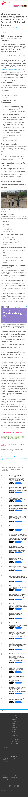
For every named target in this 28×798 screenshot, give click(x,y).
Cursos (6, 764)
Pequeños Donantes (15, 722)
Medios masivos (14, 718)
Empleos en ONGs (14, 757)
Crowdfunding (21, 435)
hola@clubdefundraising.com (7, 452)
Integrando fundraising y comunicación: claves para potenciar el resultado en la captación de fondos (16, 669)
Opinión (6, 754)
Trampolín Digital (5, 780)
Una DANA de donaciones (15, 525)
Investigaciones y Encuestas (12, 436)
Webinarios (6, 766)
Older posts (3, 710)
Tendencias (21, 436)
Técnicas (13, 715)
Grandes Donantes (15, 726)
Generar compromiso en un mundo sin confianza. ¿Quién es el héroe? (6, 458)
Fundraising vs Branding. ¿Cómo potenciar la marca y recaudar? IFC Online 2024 (18, 568)
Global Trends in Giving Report (9, 69)
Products (5, 777)
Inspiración (5, 745)
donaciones (10, 437)
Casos (6, 748)
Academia (5, 759)
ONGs (23, 437)
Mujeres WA (14, 777)
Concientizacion (7, 750)
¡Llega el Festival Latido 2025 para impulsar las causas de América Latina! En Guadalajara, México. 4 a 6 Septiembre (18, 489)
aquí (7, 420)
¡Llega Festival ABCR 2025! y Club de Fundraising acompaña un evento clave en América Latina (17, 498)
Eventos (14, 775)
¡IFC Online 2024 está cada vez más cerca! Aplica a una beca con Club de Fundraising (18, 587)
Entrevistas (6, 752)
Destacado (3, 436)
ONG (20, 437)
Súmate (5, 775)
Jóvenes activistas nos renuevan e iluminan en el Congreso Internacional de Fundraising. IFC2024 (17, 559)
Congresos (6, 762)
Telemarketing (15, 741)
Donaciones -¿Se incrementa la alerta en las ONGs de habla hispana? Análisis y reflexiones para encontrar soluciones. (18, 624)
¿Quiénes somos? (14, 773)
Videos (6, 758)
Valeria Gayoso (16, 27)
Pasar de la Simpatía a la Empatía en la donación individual (17, 698)
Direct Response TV (15, 735)
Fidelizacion (14, 739)
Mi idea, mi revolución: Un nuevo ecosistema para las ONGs (21, 457)
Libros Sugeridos (6, 773)
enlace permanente (15, 438)
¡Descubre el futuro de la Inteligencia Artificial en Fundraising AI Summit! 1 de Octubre (16, 615)
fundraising (16, 437)
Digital (5, 743)
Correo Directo (14, 730)
